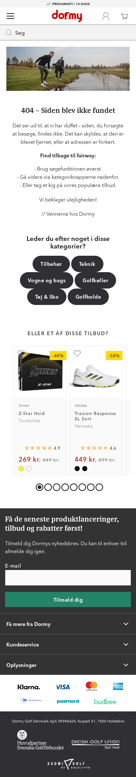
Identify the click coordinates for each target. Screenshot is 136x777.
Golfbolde (88, 296)
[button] (46, 485)
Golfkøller (95, 280)
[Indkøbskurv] (124, 16)
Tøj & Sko (47, 296)
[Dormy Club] (106, 16)
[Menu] (10, 16)
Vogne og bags (46, 280)
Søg (20, 32)
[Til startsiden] (67, 16)
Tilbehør (51, 263)
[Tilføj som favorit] (21, 353)
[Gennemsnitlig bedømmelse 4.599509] (94, 448)
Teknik (87, 263)
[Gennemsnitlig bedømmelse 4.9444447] (38, 448)
